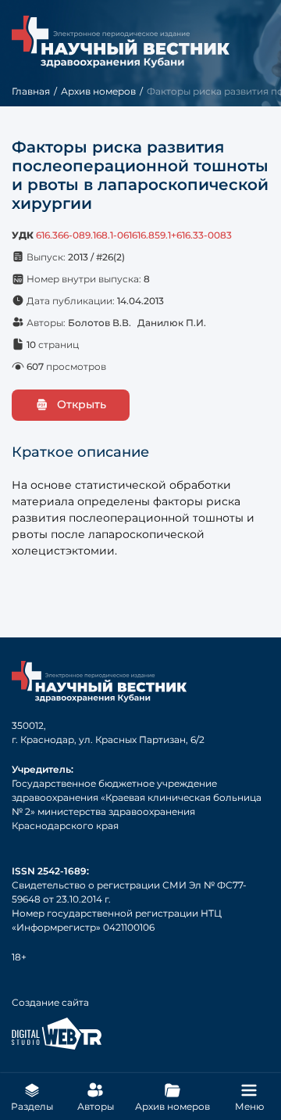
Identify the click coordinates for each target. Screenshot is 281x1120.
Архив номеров (98, 91)
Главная (31, 91)
